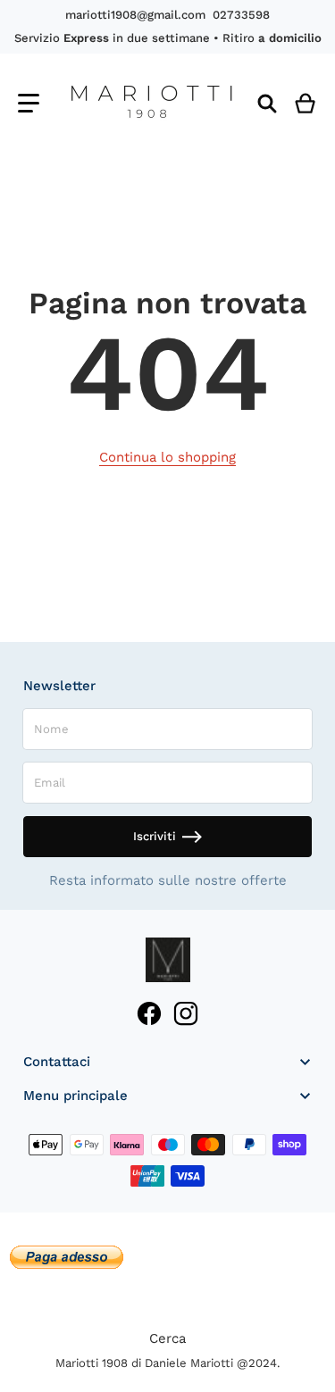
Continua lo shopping (167, 457)
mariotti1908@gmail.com (135, 14)
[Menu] (28, 103)
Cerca (167, 1338)
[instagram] (186, 1014)
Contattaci (56, 1062)
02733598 (241, 14)
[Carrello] (305, 103)
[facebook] (148, 1014)
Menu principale (75, 1096)
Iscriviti (154, 836)
